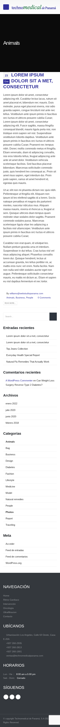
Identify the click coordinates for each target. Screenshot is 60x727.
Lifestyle (10, 480)
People (29, 297)
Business (20, 297)
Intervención (9, 604)
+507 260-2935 (14, 643)
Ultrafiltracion (9, 612)
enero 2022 (11, 403)
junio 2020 (11, 416)
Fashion (10, 474)
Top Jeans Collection (17, 349)
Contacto (7, 616)
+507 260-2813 (14, 647)
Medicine (10, 486)
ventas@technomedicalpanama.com (24, 655)
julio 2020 (10, 410)
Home (6, 595)
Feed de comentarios (17, 556)
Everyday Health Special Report (23, 355)
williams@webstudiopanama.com (26, 293)
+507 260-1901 (14, 651)
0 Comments (44, 297)
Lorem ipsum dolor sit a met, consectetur (28, 80)
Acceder (10, 544)
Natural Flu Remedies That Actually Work (27, 361)
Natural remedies (15, 499)
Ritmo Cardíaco (11, 599)
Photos (10, 512)
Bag (8, 448)
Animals (10, 297)
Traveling (10, 525)
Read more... (10, 303)
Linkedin (18, 697)
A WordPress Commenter (19, 380)
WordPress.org (13, 563)
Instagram (12, 697)
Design (9, 461)
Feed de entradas (15, 550)
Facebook (6, 697)
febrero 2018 (12, 423)
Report (9, 518)
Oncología (8, 608)
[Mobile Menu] (6, 7)
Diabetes (10, 467)
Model (9, 493)
